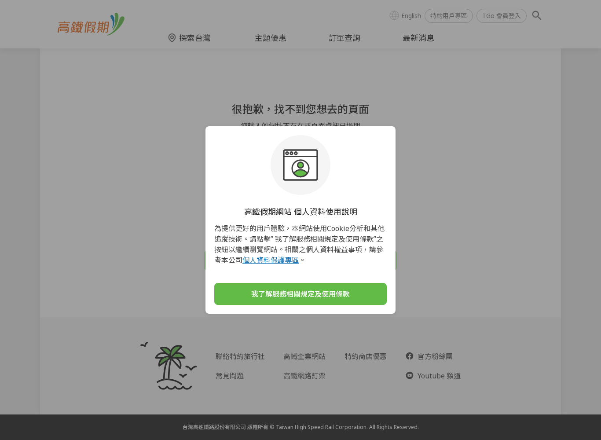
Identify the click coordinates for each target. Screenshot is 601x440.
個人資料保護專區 (270, 260)
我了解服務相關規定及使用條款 (300, 294)
